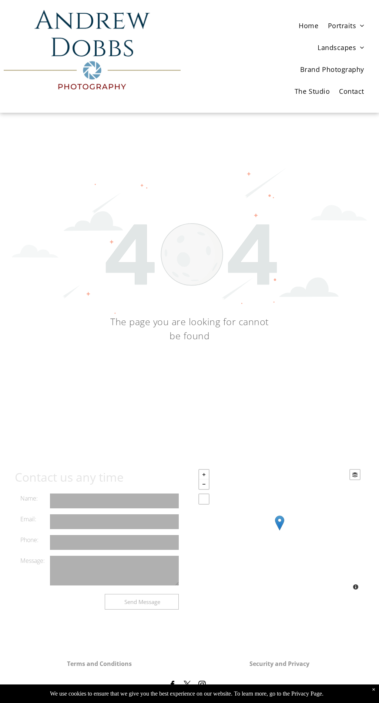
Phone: (29, 540)
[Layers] (355, 474)
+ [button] (204, 474)
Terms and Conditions (99, 664)
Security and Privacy (279, 664)
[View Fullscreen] (204, 499)
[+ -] (279, 530)
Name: (29, 498)
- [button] (204, 484)
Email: (28, 519)
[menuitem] (311, 23)
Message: (32, 561)
